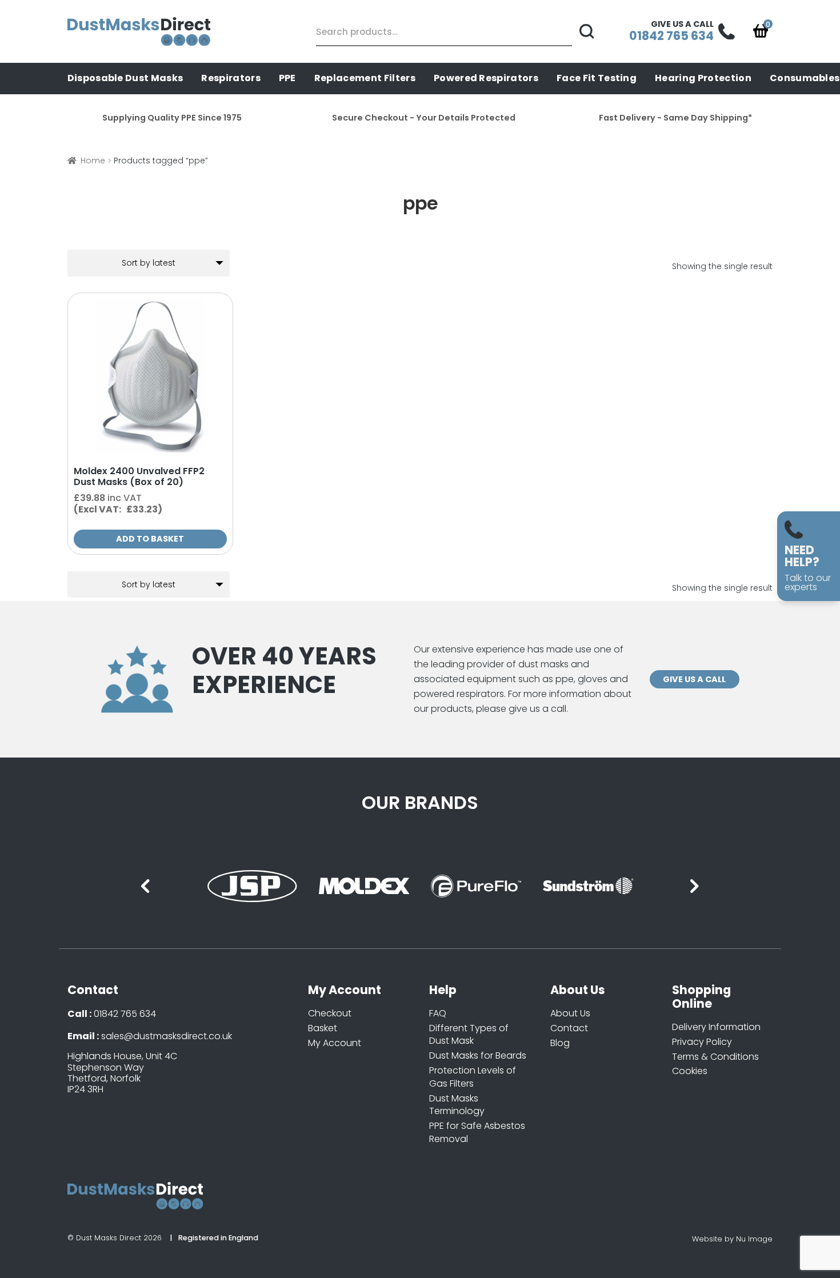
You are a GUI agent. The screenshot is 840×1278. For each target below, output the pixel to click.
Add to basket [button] (150, 538)
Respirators (231, 78)
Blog (560, 1042)
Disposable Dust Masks (125, 78)
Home (93, 160)
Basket (322, 1028)
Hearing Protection (703, 78)
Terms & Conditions (715, 1056)
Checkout (329, 1013)
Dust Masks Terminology (457, 1105)
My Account (334, 1042)
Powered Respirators (486, 78)
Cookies (689, 1070)
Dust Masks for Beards (477, 1055)
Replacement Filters (364, 78)
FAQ (437, 1013)
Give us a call (694, 679)
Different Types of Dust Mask (469, 1034)
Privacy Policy (702, 1041)
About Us (570, 1013)
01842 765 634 (125, 1013)
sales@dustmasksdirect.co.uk (166, 1036)
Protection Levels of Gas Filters (472, 1077)
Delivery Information (716, 1026)
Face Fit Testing (597, 78)
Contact (569, 1028)
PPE (287, 78)
